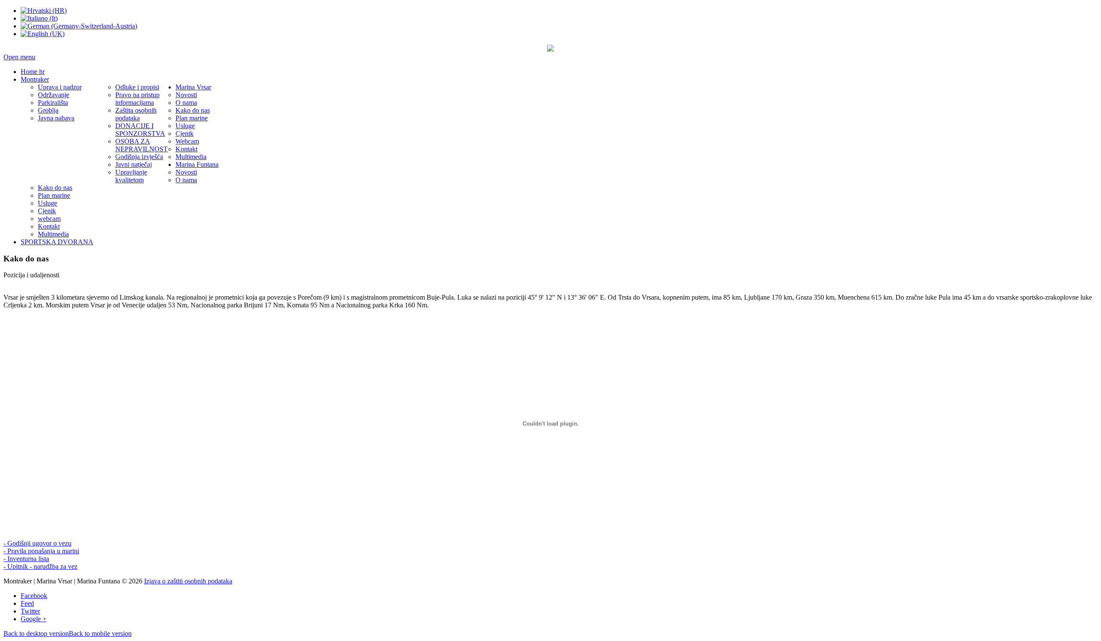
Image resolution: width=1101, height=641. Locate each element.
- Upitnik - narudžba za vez (40, 566)
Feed (27, 603)
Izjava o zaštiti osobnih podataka (188, 581)
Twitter (30, 611)
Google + (33, 619)
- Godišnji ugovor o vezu (37, 543)
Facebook (34, 595)
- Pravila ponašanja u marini (41, 551)
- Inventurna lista (26, 558)
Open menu (19, 57)
